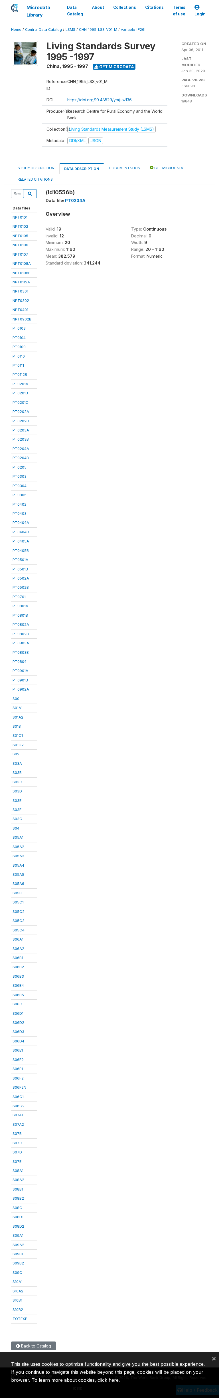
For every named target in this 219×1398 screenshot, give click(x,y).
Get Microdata (116, 66)
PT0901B (20, 680)
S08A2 (18, 1179)
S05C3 (19, 920)
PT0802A (21, 624)
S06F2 (18, 1078)
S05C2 (19, 911)
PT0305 (20, 495)
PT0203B (21, 439)
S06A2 (18, 948)
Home (16, 29)
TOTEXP (20, 1318)
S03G (17, 818)
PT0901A (20, 670)
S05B (17, 893)
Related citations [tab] (35, 179)
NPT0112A (21, 282)
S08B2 (18, 1198)
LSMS (70, 29)
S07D (17, 1152)
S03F (17, 809)
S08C (17, 1207)
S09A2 (18, 1244)
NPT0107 (20, 254)
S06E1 (18, 1050)
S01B (17, 726)
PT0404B (21, 532)
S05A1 (18, 837)
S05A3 (18, 856)
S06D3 (18, 1031)
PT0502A (21, 578)
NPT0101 (20, 217)
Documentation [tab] (124, 168)
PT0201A (20, 384)
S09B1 (18, 1254)
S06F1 (18, 1068)
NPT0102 (20, 226)
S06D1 (18, 1013)
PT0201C (21, 402)
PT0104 (19, 337)
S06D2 (18, 1022)
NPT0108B (22, 273)
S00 (16, 698)
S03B (17, 772)
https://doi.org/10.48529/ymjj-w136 (99, 99)
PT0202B (21, 421)
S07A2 (18, 1124)
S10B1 (17, 1300)
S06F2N (19, 1087)
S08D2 (18, 1226)
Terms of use (179, 10)
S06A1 (18, 939)
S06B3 (18, 976)
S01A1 (18, 707)
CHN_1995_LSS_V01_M (98, 29)
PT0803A (21, 643)
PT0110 (19, 356)
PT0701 (19, 596)
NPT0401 (20, 309)
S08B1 (18, 1189)
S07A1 (18, 1115)
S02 (16, 754)
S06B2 (18, 967)
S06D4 (18, 1041)
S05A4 (18, 865)
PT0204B (21, 457)
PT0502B (21, 587)
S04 (16, 828)
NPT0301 (20, 291)
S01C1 (18, 735)
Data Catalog (75, 10)
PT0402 (20, 504)
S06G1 (18, 1096)
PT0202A (21, 411)
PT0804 (20, 661)
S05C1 (18, 902)
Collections (124, 7)
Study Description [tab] (36, 168)
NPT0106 (20, 245)
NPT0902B (22, 319)
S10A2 (18, 1291)
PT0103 (19, 328)
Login (200, 14)
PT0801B (20, 615)
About (98, 7)
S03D (17, 791)
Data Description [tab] (81, 169)
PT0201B (20, 393)
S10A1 (18, 1281)
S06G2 (19, 1106)
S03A (17, 763)
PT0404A (21, 522)
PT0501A (20, 559)
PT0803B (21, 652)
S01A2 (18, 717)
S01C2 (18, 745)
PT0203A (21, 430)
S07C (17, 1143)
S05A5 (18, 874)
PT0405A (21, 541)
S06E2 (18, 1059)
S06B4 (18, 985)
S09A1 (18, 1235)
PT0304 (20, 485)
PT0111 (18, 365)
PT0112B (20, 374)
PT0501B (20, 569)
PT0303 (20, 476)
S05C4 (19, 930)
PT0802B (21, 634)
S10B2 (18, 1309)
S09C (17, 1272)
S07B (17, 1133)
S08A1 (18, 1170)
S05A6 (18, 883)
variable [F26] (133, 29)
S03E (17, 800)
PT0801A (20, 606)
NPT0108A (22, 263)
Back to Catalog (35, 1345)
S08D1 (18, 1217)
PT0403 (20, 513)
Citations (154, 7)
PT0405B (21, 550)
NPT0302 (21, 300)
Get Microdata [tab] (168, 168)
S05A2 (18, 846)
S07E (17, 1161)
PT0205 (20, 467)
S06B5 (18, 994)
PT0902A (21, 689)
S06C (17, 1004)
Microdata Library (38, 11)
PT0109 (19, 346)
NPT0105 (20, 235)
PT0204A (21, 448)
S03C (17, 782)
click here (108, 1380)
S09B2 (18, 1263)
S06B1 (18, 957)
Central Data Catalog (43, 29)
